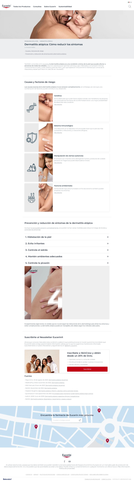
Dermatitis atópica (58, 383)
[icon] (80, 420)
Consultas (37, 7)
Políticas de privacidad (47, 474)
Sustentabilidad (65, 7)
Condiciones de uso (63, 474)
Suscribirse (87, 369)
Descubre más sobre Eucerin (99, 474)
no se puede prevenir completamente (45, 228)
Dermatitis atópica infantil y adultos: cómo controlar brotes (58, 391)
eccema (46, 64)
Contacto (29, 474)
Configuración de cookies (79, 474)
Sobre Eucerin (50, 7)
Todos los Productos (21, 7)
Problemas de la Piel (31, 41)
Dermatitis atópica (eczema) (58, 380)
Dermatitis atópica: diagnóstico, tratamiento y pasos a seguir (51, 399)
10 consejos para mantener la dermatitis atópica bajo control (72, 393)
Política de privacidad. (67, 468)
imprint (35, 474)
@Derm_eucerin (71, 345)
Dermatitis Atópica (46, 41)
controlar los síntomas (32, 230)
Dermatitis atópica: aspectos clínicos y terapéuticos (62, 396)
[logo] (6, 6)
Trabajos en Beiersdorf (92, 479)
